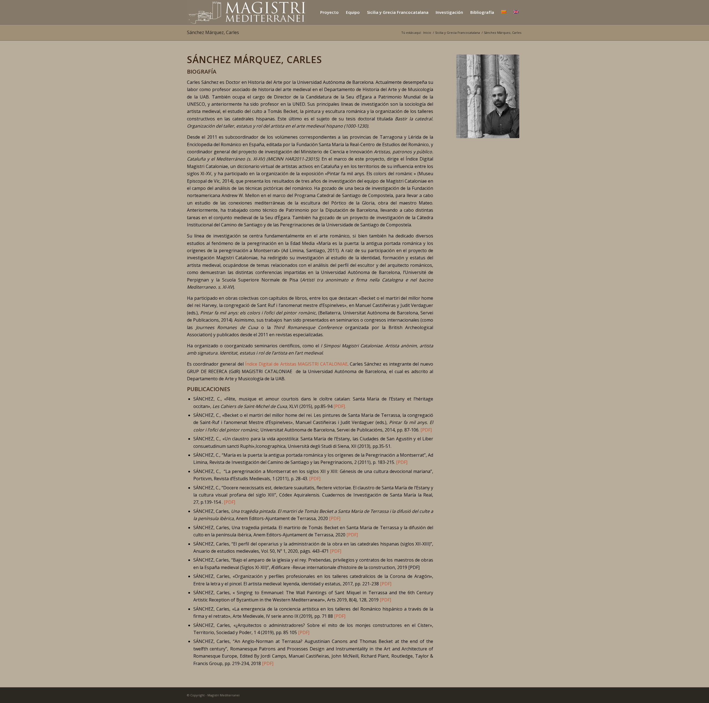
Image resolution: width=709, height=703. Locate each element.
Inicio (427, 32)
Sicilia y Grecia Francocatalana (457, 32)
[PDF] (426, 430)
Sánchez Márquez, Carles (213, 32)
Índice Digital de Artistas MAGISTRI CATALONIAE (296, 364)
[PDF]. (339, 406)
